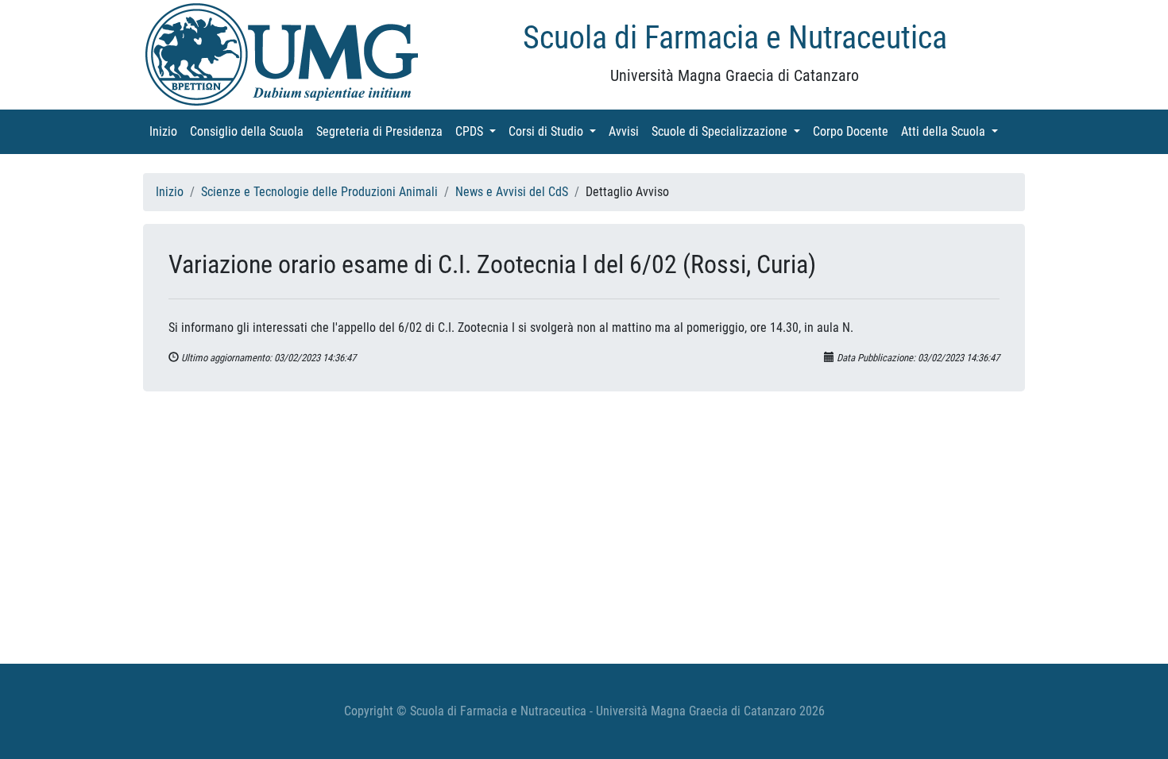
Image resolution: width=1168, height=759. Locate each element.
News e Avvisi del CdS (511, 191)
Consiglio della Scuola (250, 131)
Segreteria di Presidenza (382, 131)
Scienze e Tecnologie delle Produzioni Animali (319, 191)
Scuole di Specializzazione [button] (729, 131)
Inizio (166, 131)
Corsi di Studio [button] (555, 131)
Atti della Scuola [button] (952, 131)
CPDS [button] (478, 131)
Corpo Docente (854, 131)
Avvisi (627, 131)
